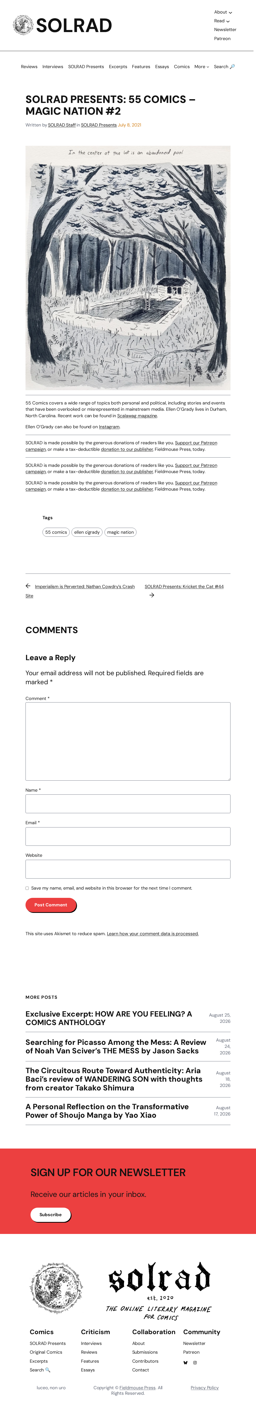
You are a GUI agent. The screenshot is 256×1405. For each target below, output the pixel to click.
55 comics (56, 532)
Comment (38, 698)
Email (33, 823)
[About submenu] (230, 12)
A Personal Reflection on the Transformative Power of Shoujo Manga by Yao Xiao (107, 1111)
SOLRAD (74, 25)
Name (33, 790)
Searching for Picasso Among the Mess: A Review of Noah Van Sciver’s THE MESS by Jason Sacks (116, 1046)
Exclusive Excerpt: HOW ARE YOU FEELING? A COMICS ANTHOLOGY (109, 1018)
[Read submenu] (228, 21)
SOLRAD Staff (62, 125)
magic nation (120, 532)
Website (34, 855)
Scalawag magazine (137, 416)
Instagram (109, 427)
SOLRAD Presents (99, 125)
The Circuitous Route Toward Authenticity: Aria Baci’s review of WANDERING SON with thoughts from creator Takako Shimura (114, 1079)
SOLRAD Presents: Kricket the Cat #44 (184, 587)
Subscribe (51, 1215)
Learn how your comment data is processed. (153, 934)
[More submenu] (207, 66)
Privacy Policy (205, 1388)
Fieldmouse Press (137, 1388)
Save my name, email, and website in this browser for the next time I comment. (111, 888)
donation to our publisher (127, 449)
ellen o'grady (87, 532)
